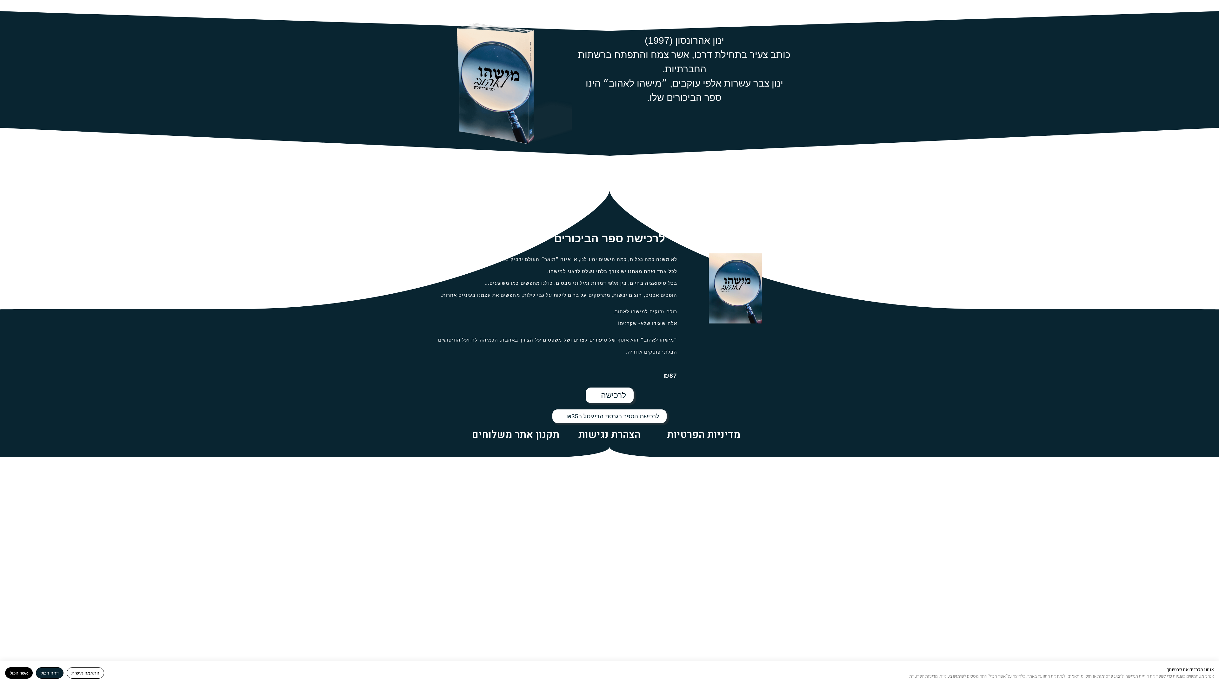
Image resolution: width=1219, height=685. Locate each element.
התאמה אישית (85, 672)
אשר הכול (19, 672)
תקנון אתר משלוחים (515, 434)
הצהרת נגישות (609, 434)
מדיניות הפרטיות (703, 434)
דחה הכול (50, 672)
